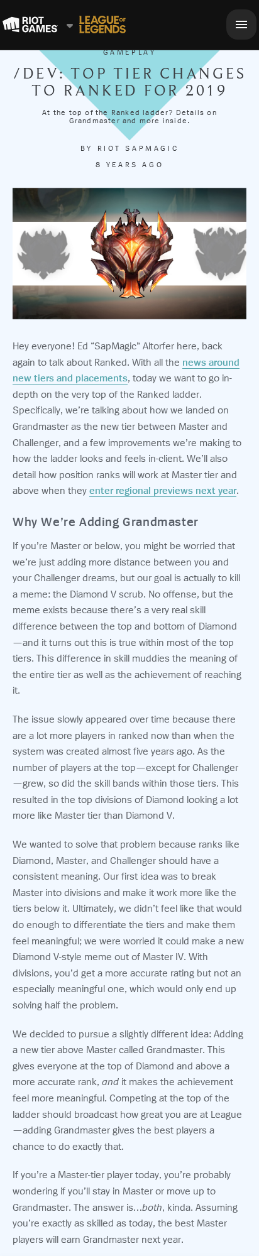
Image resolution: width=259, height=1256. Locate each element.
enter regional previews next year (162, 490)
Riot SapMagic (138, 148)
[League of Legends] (102, 24)
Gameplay (130, 52)
